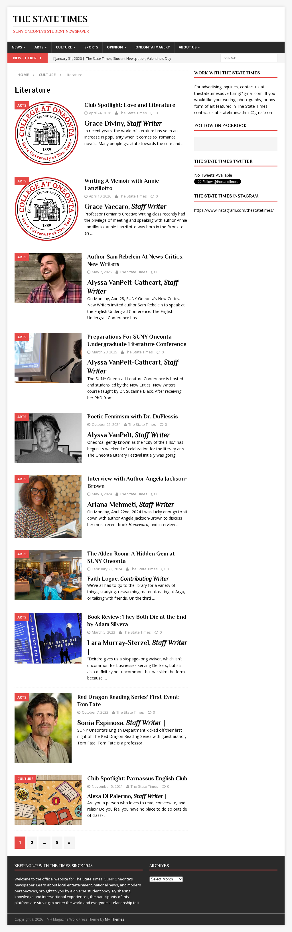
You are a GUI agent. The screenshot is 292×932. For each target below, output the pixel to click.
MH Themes (114, 919)
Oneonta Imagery (152, 47)
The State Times (133, 112)
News (17, 47)
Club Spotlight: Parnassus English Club (137, 778)
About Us (187, 47)
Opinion (115, 47)
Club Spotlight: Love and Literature (129, 105)
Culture (64, 47)
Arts (39, 47)
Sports (91, 47)
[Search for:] (248, 57)
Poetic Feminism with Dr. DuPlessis (132, 416)
